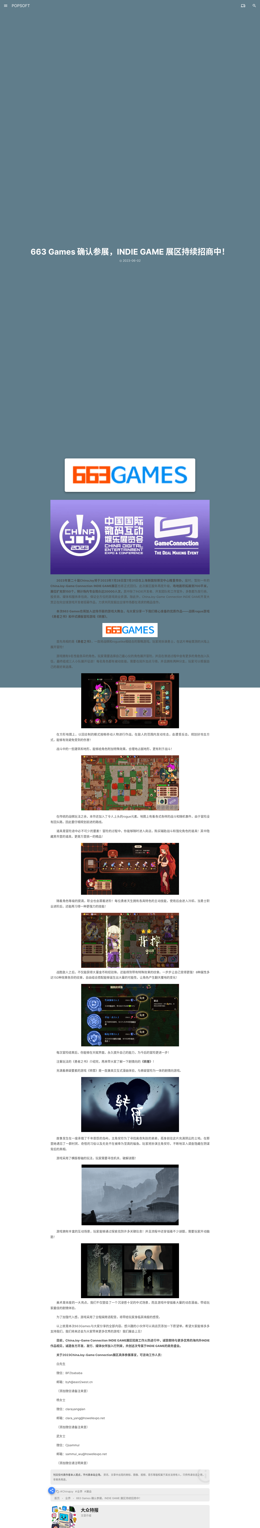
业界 (79, 1491)
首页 (57, 1498)
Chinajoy (67, 1491)
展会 (89, 1491)
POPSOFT (21, 5)
